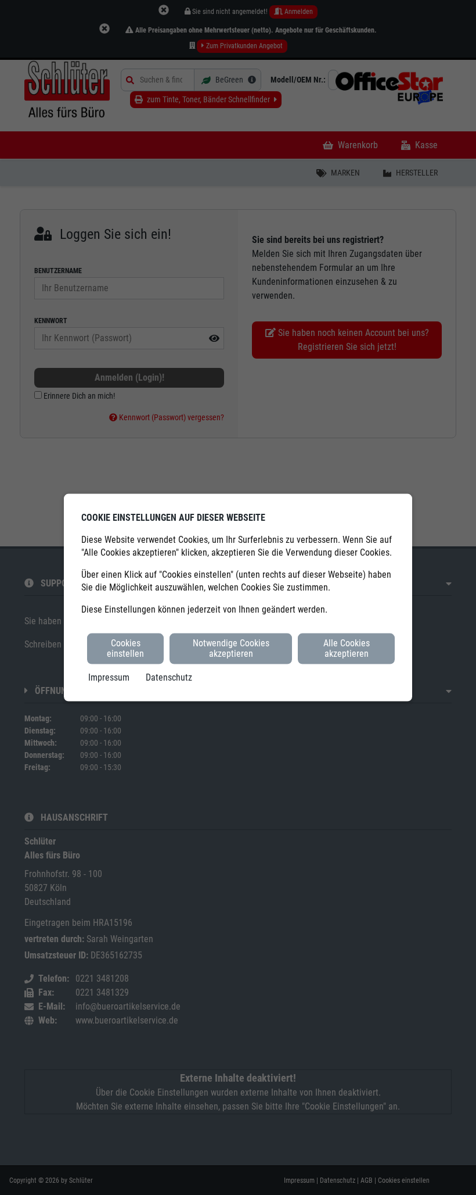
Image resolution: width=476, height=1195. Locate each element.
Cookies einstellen (125, 648)
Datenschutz (169, 676)
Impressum (108, 676)
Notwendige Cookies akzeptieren (231, 648)
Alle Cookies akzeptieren (346, 648)
